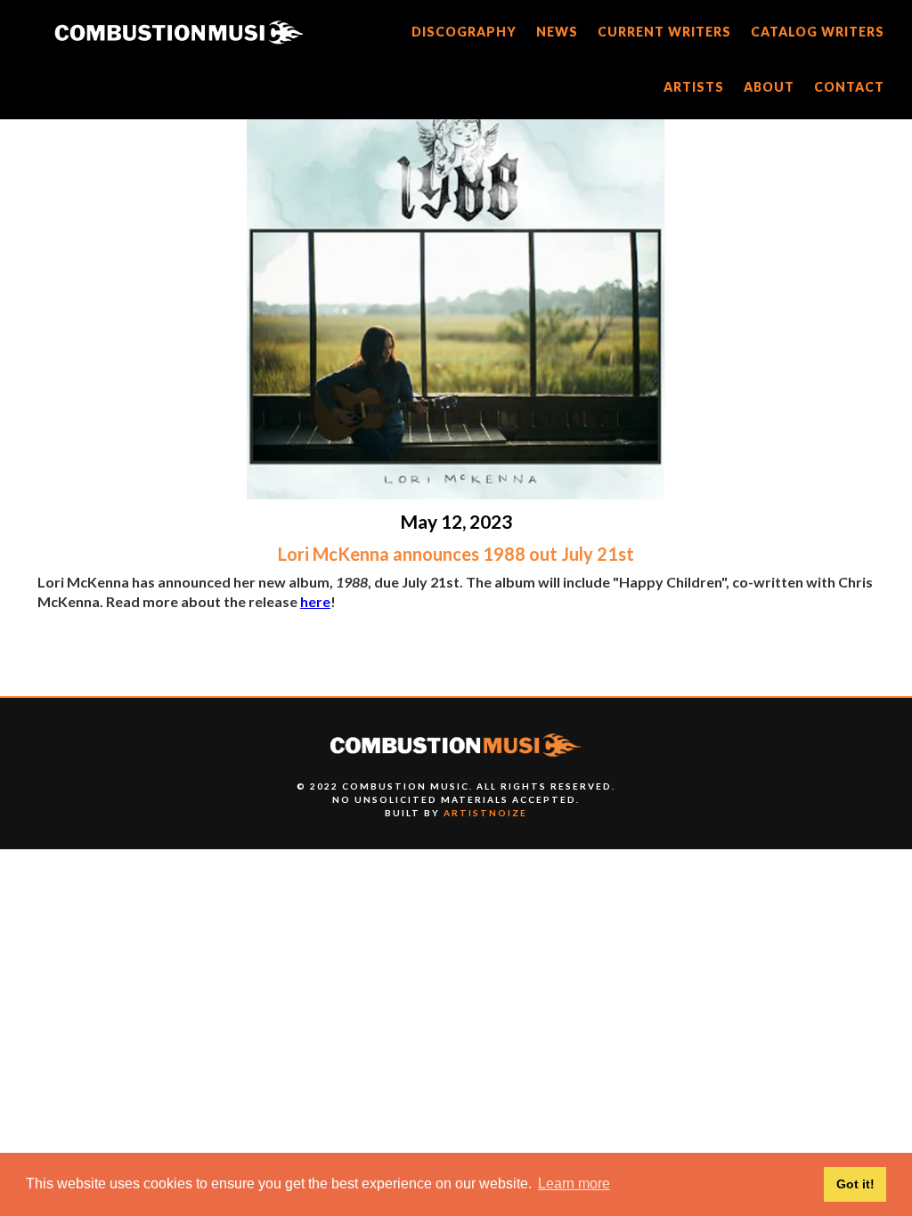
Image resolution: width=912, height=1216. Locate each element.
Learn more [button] (574, 1183)
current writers (664, 31)
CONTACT (849, 86)
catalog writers (817, 31)
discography (464, 31)
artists (694, 86)
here (315, 601)
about (769, 86)
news (557, 31)
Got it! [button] (855, 1184)
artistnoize (485, 812)
